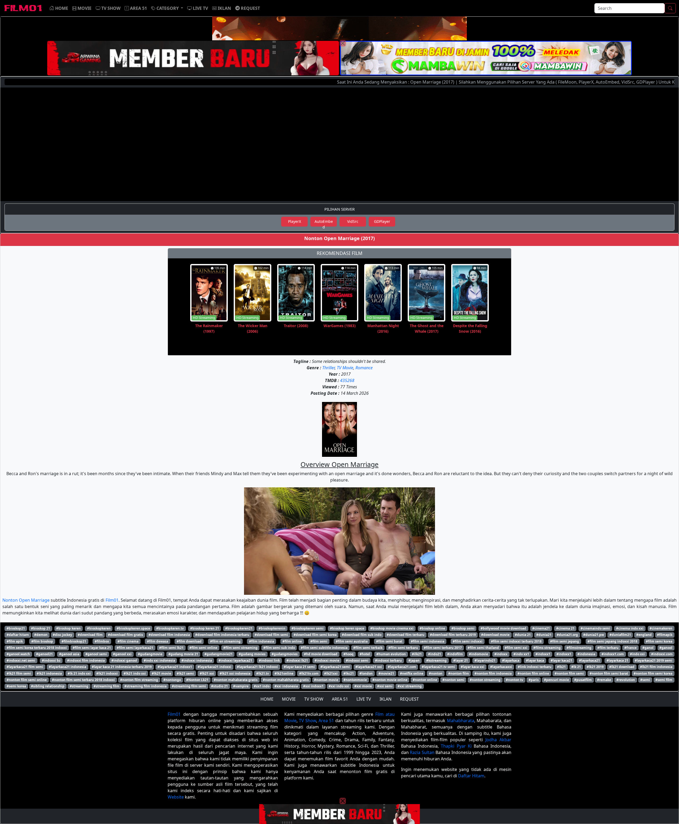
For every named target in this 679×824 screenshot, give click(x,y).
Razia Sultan (422, 752)
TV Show (307, 720)
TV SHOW (313, 699)
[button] (167, 8)
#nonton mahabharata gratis (286, 680)
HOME (266, 699)
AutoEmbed (324, 223)
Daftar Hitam (471, 776)
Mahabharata (460, 720)
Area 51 (326, 720)
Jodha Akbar (498, 740)
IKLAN (385, 699)
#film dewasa (157, 641)
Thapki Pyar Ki (456, 746)
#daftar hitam (18, 634)
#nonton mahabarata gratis (236, 680)
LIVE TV (363, 699)
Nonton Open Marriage (26, 600)
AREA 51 (340, 699)
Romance (364, 368)
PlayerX (294, 221)
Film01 (112, 600)
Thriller (328, 368)
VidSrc (352, 221)
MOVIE (289, 699)
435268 (347, 380)
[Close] (343, 43)
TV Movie (345, 368)
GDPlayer (382, 221)
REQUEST (409, 699)
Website (176, 797)
